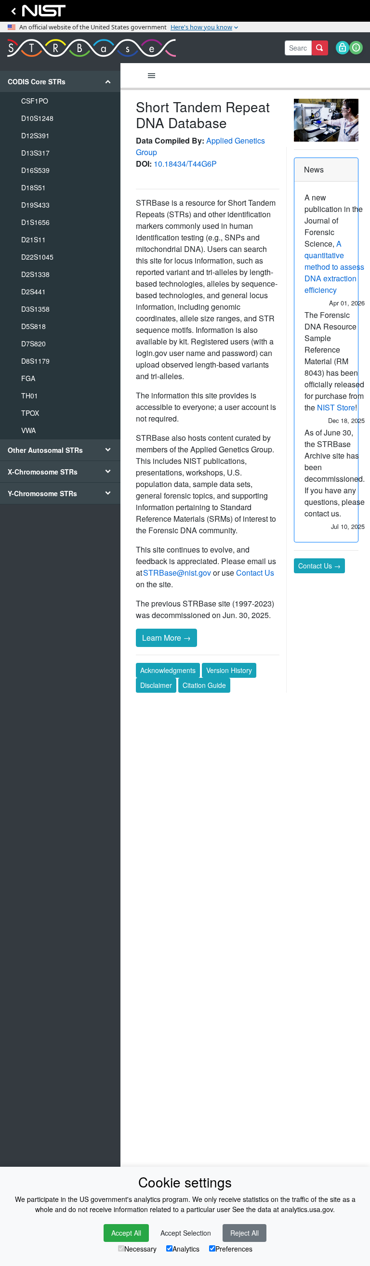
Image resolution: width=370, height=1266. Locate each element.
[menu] (60, 287)
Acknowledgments (168, 670)
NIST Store (336, 407)
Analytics (185, 1248)
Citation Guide (204, 685)
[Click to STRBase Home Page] (91, 48)
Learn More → (166, 637)
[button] (299, 120)
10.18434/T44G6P (185, 163)
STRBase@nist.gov (177, 572)
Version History (229, 670)
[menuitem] (60, 255)
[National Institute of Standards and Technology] (37, 13)
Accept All (126, 1233)
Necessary (140, 1248)
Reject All (244, 1233)
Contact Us (255, 572)
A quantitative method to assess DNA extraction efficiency (334, 266)
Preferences (233, 1248)
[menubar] (151, 75)
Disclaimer (156, 685)
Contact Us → (319, 565)
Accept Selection (185, 1233)
